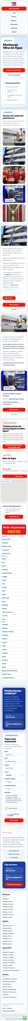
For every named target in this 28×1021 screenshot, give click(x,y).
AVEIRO (4, 559)
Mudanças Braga (7, 931)
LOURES (4, 649)
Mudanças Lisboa (8, 901)
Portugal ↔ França (8, 955)
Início (14, 13)
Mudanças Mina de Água (16, 399)
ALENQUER (5, 624)
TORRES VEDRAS (6, 674)
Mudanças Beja (7, 928)
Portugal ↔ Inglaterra (9, 968)
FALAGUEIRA (5, 550)
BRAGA (4, 566)
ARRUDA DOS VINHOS (8, 631)
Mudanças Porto (7, 941)
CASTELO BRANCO (7, 573)
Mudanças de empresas (9, 992)
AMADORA (5, 628)
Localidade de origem (10, 778)
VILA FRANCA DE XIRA (8, 678)
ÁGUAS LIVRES (6, 539)
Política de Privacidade (13, 815)
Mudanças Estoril (7, 917)
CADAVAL (4, 638)
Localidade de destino (10, 785)
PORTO (4, 601)
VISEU (3, 619)
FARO (3, 583)
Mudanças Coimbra (8, 933)
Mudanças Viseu (7, 944)
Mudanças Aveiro (7, 925)
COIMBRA (4, 576)
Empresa (14, 16)
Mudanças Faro (7, 938)
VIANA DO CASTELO (7, 612)
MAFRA (4, 656)
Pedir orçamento (14, 304)
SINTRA (4, 667)
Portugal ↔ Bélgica (8, 957)
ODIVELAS (5, 660)
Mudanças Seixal (7, 912)
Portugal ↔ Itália (7, 965)
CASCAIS (4, 642)
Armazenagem (14, 24)
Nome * (6, 751)
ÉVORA (4, 580)
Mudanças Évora (7, 936)
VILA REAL (5, 615)
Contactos (14, 32)
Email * (6, 758)
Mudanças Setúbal (8, 904)
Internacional (14, 28)
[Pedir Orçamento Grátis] (14, 530)
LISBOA (4, 594)
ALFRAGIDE (5, 543)
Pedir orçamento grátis (14, 70)
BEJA (3, 562)
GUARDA (4, 587)
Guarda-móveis (7, 986)
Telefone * (7, 765)
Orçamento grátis (14, 8)
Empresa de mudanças (9, 981)
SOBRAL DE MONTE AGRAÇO (10, 670)
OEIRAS (4, 663)
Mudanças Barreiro (8, 909)
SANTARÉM (5, 605)
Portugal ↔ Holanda (8, 960)
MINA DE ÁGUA (6, 553)
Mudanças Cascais (8, 914)
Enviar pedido (14, 820)
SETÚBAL (4, 608)
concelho (22, 470)
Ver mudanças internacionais (11, 970)
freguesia (8, 470)
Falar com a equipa (14, 75)
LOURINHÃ (5, 653)
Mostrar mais (9, 298)
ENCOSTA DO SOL (7, 546)
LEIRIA (3, 590)
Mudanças (14, 20)
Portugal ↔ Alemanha (9, 962)
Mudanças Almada (8, 906)
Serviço (6, 772)
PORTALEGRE (5, 598)
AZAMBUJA (5, 635)
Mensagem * (8, 792)
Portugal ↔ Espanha (8, 952)
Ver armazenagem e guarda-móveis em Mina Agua (14, 446)
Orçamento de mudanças (10, 979)
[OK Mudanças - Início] (14, 4)
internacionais (14, 291)
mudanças (8, 274)
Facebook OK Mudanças (9, 997)
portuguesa (14, 470)
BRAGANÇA (5, 569)
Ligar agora (14, 309)
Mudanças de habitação (9, 989)
